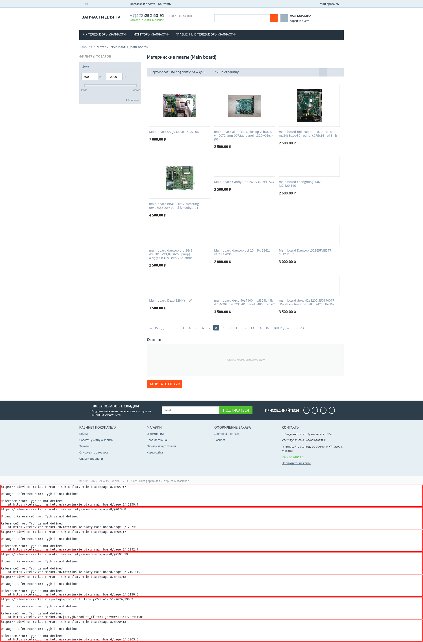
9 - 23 (300, 328)
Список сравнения (91, 459)
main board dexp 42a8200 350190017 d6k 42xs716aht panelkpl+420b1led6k (306, 302)
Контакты (164, 4)
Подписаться (236, 410)
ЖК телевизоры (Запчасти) (104, 34)
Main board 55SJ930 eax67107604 (174, 132)
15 (267, 328)
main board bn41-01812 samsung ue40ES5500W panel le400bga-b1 (174, 206)
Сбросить (132, 100)
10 (230, 328)
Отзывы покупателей (161, 446)
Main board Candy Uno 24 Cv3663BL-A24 (244, 182)
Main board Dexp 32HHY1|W (170, 300)
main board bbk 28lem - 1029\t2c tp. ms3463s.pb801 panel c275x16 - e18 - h (308, 134)
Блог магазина (157, 440)
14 (260, 328)
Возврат (219, 440)
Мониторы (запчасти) (151, 34)
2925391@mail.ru (293, 457)
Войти (83, 434)
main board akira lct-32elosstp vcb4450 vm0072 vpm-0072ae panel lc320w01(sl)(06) (243, 135)
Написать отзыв (164, 384)
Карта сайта (155, 452)
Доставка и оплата (142, 4)
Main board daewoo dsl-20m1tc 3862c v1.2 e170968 (242, 252)
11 (237, 328)
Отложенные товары (93, 452)
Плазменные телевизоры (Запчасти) (206, 34)
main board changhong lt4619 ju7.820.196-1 (301, 184)
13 (252, 328)
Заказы (84, 446)
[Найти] (274, 18)
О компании (155, 434)
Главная (86, 47)
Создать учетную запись (96, 440)
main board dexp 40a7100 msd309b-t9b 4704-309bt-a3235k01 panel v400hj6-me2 (244, 302)
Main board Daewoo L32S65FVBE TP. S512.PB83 (305, 252)
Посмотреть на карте (296, 463)
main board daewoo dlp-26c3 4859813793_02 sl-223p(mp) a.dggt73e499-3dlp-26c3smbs (171, 254)
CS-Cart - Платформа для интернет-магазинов (158, 481)
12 (245, 328)
